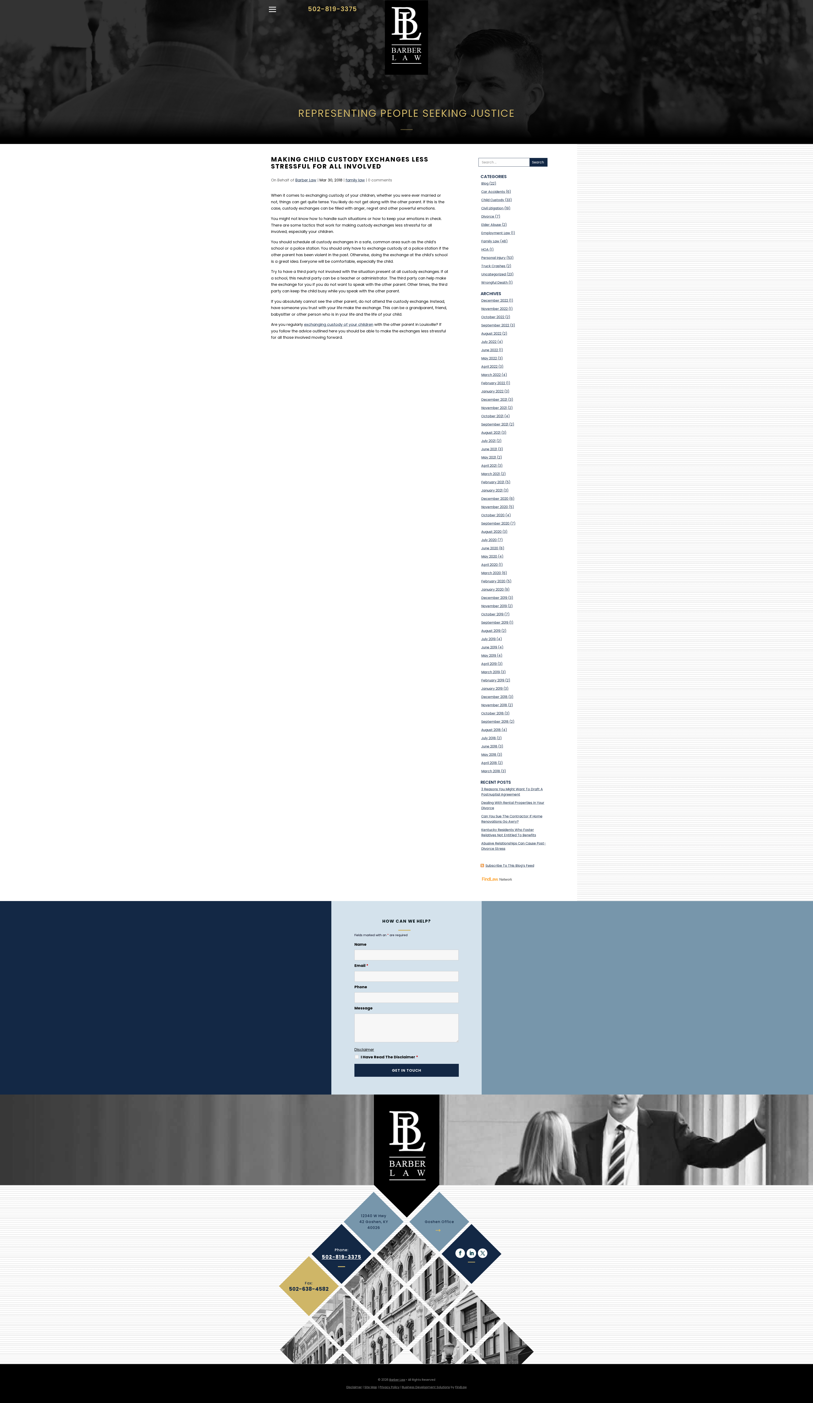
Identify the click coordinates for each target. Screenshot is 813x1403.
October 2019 (492, 614)
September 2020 (495, 523)
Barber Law (305, 180)
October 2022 (492, 317)
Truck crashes (493, 266)
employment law (495, 233)
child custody (492, 200)
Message (363, 1008)
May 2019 (488, 655)
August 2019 (491, 630)
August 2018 (491, 729)
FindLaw (461, 1387)
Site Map (370, 1387)
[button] (272, 11)
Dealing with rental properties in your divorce (512, 805)
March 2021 (490, 473)
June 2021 (489, 449)
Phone (360, 987)
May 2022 (489, 358)
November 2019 (494, 606)
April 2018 (489, 762)
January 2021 (492, 490)
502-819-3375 (332, 9)
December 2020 (494, 498)
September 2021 (494, 424)
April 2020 (489, 564)
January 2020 (492, 589)
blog (484, 183)
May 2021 (488, 457)
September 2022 (495, 325)
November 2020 (494, 507)
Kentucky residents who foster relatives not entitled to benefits (508, 832)
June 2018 (489, 746)
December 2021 (494, 399)
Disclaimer (364, 1049)
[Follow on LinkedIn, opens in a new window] (471, 1253)
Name (360, 944)
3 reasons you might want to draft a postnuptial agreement (512, 792)
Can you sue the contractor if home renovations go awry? (511, 819)
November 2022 (494, 308)
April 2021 (489, 465)
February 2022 (493, 383)
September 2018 (495, 721)
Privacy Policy (390, 1387)
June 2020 (489, 548)
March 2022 (491, 374)
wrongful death (494, 282)
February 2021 (492, 482)
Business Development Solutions (426, 1387)
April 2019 (489, 663)
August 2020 (491, 531)
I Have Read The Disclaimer (389, 1057)
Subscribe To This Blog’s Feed (509, 865)
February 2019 (492, 680)
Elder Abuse (491, 224)
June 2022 (489, 350)
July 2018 (488, 738)
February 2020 (493, 581)
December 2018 (494, 696)
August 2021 (491, 432)
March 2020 (491, 573)
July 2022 (488, 341)
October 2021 (492, 416)
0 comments (380, 180)
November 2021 (494, 407)
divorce (487, 216)
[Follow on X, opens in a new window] (482, 1253)
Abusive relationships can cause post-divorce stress (513, 846)
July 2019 (488, 639)
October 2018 (492, 713)
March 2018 (490, 771)
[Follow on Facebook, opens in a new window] (460, 1253)
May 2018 (488, 754)
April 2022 (489, 366)
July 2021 (488, 440)
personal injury (493, 257)
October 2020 (493, 515)
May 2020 (489, 556)
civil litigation (492, 208)
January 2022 (492, 391)
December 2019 (494, 597)
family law (355, 180)
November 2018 (494, 705)
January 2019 (492, 688)
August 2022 (491, 333)
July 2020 (489, 540)
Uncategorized (493, 274)
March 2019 (490, 672)
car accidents (493, 191)
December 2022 (494, 300)
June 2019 (489, 647)
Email (361, 965)
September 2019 (494, 622)
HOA (485, 249)
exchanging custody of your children (338, 324)
